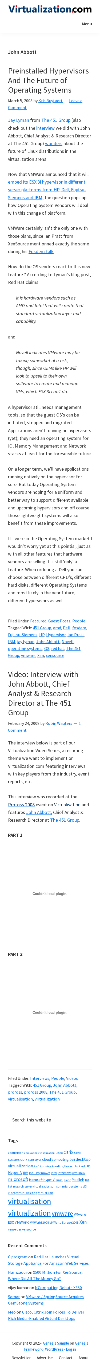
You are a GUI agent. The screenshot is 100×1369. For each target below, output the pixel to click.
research (18, 1186)
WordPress (54, 1349)
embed (15, 182)
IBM (11, 641)
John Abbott (48, 641)
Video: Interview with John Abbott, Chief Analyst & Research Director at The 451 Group (43, 693)
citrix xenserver (30, 1159)
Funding (57, 1166)
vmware (28, 655)
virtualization (47, 1099)
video (11, 1193)
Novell (68, 641)
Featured (38, 620)
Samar (14, 1296)
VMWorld (22, 1222)
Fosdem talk (41, 251)
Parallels (78, 1179)
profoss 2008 (35, 1092)
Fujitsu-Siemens (22, 634)
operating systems (25, 648)
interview (45, 128)
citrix (68, 1152)
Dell (66, 627)
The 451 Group (55, 120)
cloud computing (55, 1159)
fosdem (79, 627)
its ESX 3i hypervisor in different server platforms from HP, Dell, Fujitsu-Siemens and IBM (47, 190)
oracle (67, 1180)
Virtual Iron (45, 1193)
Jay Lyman (18, 120)
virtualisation (20, 1099)
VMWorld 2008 (39, 1222)
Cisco (59, 1153)
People (78, 620)
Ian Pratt (75, 634)
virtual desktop (26, 1193)
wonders (53, 143)
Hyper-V (15, 1172)
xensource (55, 655)
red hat (57, 648)
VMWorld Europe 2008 (64, 1222)
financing (45, 1166)
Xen (40, 655)
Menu (87, 23)
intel (54, 1173)
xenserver (14, 1229)
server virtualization (37, 1186)
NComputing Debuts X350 (58, 1287)
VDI (85, 1186)
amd (57, 627)
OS (46, 648)
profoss (15, 1092)
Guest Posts (59, 620)
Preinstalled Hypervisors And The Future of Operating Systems (48, 80)
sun (52, 1186)
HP (41, 634)
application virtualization (39, 1153)
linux (81, 1173)
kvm (74, 1173)
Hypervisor (56, 634)
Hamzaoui (17, 1272)
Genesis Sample (56, 1343)
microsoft (18, 1179)
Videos (72, 1078)
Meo (12, 1312)
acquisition (15, 1153)
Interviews (39, 1078)
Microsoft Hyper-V (42, 1179)
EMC (36, 1166)
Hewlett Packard (74, 1166)
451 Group (42, 627)
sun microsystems (69, 1186)
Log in (71, 1349)
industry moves (39, 1173)
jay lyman (25, 641)
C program (17, 1256)
